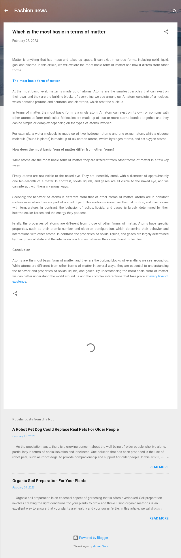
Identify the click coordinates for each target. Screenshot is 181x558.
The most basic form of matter (36, 81)
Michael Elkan (100, 546)
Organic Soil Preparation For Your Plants (49, 480)
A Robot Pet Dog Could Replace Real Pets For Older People (65, 429)
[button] (166, 32)
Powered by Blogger (93, 538)
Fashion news (30, 10)
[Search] (174, 12)
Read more (159, 467)
